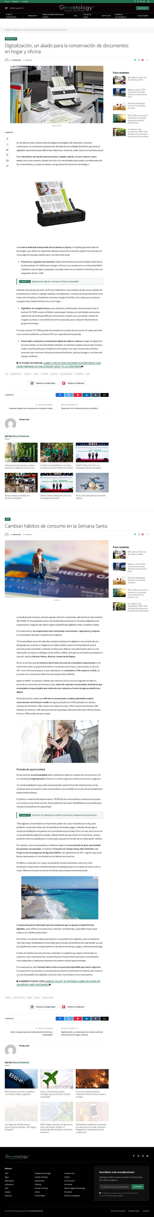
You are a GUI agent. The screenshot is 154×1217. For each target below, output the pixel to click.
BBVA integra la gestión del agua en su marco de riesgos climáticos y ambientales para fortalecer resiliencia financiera (56, 1128)
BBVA (30, 997)
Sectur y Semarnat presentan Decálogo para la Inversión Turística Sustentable (55, 1094)
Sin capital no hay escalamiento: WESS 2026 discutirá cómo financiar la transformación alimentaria (138, 133)
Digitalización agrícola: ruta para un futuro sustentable (55, 281)
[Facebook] (7, 139)
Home (7, 1)
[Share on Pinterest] (142, 60)
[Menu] (6, 8)
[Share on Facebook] (135, 60)
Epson (36, 374)
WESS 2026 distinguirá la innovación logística (91, 496)
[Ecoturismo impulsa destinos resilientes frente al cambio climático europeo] (92, 1079)
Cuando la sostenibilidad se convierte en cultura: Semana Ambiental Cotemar (56, 466)
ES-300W (44, 374)
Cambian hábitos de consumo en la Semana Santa (31, 408)
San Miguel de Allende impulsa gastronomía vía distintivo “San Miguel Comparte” (20, 1127)
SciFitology (106, 16)
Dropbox (27, 374)
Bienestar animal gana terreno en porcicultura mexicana (136, 105)
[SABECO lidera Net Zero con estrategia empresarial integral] (92, 452)
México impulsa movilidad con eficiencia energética (17, 496)
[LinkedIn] (7, 149)
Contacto (25, 1)
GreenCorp (32, 16)
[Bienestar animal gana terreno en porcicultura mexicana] (119, 106)
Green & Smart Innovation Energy (53, 16)
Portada (7, 30)
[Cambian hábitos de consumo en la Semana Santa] (57, 569)
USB (87, 374)
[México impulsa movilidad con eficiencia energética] (21, 482)
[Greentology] (76, 8)
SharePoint (79, 374)
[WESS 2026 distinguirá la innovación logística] (92, 482)
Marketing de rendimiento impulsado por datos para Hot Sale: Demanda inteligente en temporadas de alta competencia (91, 1128)
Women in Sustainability (121, 16)
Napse (37, 997)
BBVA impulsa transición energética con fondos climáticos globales (20, 1093)
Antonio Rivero (19, 997)
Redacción (17, 60)
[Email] (7, 160)
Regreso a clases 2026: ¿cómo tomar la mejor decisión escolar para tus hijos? (137, 93)
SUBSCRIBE (142, 8)
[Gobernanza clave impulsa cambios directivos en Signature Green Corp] (21, 452)
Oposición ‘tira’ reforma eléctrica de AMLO (79, 408)
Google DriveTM (66, 374)
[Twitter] (7, 144)
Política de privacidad (115, 1196)
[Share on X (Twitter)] (139, 60)
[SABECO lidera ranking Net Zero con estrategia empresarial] (56, 482)
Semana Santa (48, 997)
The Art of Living (87, 16)
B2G (75, 16)
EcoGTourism (143, 16)
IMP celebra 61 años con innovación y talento (137, 78)
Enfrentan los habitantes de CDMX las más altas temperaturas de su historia (64, 815)
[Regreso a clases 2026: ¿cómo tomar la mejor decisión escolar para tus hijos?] (119, 92)
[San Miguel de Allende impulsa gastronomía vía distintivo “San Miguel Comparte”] (21, 1111)
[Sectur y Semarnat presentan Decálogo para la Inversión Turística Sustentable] (56, 1079)
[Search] (148, 1)
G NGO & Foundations (11, 16)
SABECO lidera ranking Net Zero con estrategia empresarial (55, 496)
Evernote (54, 374)
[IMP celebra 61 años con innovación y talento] (119, 80)
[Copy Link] (7, 165)
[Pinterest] (7, 155)
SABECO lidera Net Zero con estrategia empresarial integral (88, 466)
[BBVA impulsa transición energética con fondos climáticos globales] (21, 1079)
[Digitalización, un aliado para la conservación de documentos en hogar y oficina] (57, 94)
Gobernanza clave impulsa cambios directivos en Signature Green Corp (20, 466)
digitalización (16, 374)
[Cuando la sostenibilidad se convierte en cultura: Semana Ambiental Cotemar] (56, 452)
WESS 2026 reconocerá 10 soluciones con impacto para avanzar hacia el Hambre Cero (138, 119)
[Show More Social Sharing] (147, 60)
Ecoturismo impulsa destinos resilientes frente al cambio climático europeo (91, 1094)
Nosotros (15, 1)
